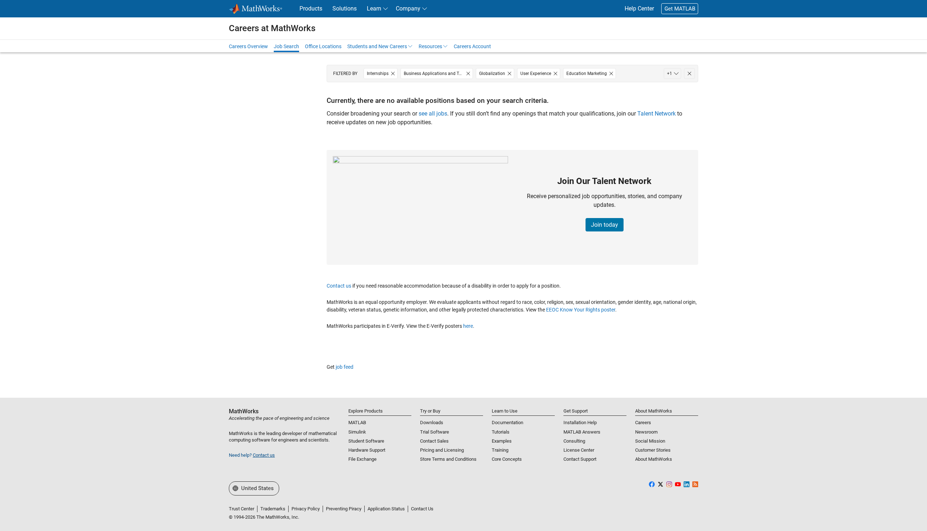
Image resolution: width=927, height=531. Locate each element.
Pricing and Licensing (442, 450)
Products (310, 8)
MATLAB (357, 422)
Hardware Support (366, 450)
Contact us (339, 286)
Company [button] (408, 8)
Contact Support (579, 459)
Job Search (286, 46)
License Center (578, 450)
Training (500, 450)
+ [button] (669, 73)
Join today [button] (604, 224)
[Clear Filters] (689, 73)
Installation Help (580, 422)
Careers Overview (248, 46)
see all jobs (433, 113)
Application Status (386, 508)
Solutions (344, 8)
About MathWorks (653, 459)
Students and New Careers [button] (377, 46)
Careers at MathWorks (272, 28)
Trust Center (241, 508)
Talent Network (656, 113)
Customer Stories (653, 450)
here (468, 326)
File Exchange (362, 459)
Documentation (507, 422)
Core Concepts (507, 459)
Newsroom (646, 432)
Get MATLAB (679, 8)
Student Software (366, 441)
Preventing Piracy (343, 508)
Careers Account (472, 46)
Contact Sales (434, 441)
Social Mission (650, 441)
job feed (344, 367)
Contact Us (422, 508)
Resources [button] (430, 46)
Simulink (357, 432)
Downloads (431, 422)
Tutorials (500, 432)
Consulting (574, 441)
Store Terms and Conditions (448, 459)
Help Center (639, 8)
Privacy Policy (305, 508)
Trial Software (434, 432)
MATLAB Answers (581, 432)
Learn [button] (374, 8)
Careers (643, 422)
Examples (502, 441)
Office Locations (323, 46)
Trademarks (272, 508)
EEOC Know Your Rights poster (580, 310)
